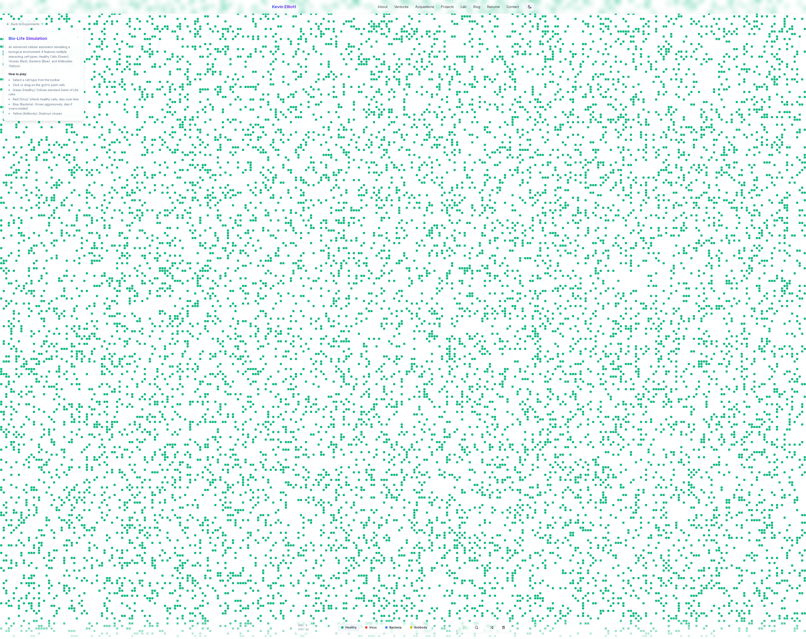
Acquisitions (424, 7)
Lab (463, 7)
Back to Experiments (25, 24)
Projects (447, 7)
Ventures (401, 7)
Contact (512, 7)
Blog (476, 7)
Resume (493, 7)
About (382, 7)
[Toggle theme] (530, 7)
